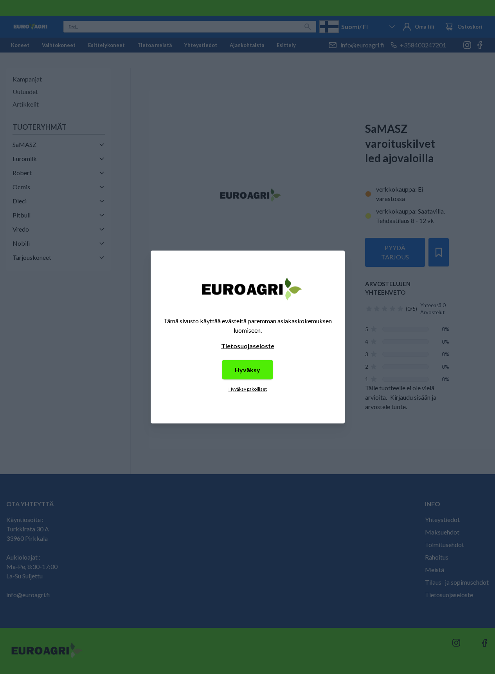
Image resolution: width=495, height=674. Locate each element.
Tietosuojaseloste (247, 346)
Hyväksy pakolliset (248, 389)
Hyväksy (247, 369)
